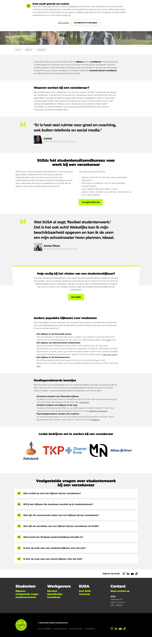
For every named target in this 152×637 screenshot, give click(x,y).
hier (108, 340)
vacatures (84, 402)
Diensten (52, 591)
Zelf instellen (63, 22)
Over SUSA (85, 591)
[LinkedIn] (128, 573)
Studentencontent (25, 597)
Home (18, 50)
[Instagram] (123, 573)
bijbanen (95, 419)
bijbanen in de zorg (98, 411)
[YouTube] (132, 573)
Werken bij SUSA (75, 629)
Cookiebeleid (89, 629)
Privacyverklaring (60, 629)
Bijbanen (29, 50)
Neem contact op (119, 591)
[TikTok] (136, 573)
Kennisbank (53, 597)
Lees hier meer (109, 354)
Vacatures (84, 594)
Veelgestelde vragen (26, 594)
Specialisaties (54, 594)
